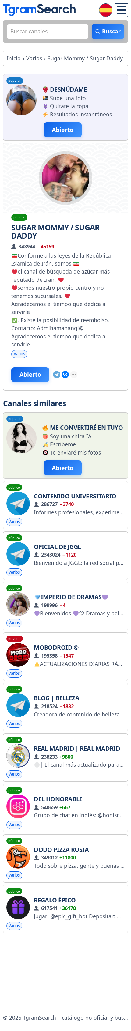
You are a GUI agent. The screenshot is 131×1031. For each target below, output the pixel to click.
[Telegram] (56, 374)
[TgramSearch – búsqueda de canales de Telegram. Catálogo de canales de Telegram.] (39, 10)
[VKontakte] (65, 374)
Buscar (111, 31)
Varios (19, 354)
